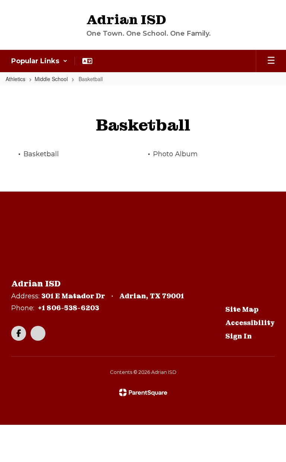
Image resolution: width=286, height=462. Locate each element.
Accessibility (250, 322)
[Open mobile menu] (271, 61)
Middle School (51, 79)
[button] (39, 61)
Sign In (238, 336)
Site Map (241, 309)
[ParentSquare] (143, 392)
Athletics (15, 79)
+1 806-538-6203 (68, 308)
